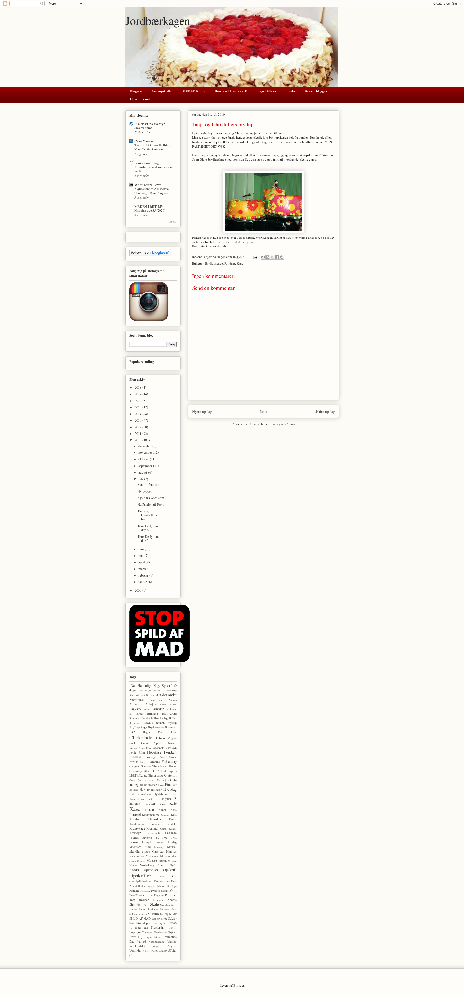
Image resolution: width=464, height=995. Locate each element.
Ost (174, 876)
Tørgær (148, 937)
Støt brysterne (159, 918)
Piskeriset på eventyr (149, 123)
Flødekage (154, 752)
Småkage (152, 909)
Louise (133, 842)
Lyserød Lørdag (166, 842)
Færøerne (154, 762)
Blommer (134, 718)
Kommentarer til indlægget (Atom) (272, 424)
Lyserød (146, 842)
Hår (175, 794)
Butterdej (171, 727)
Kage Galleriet (267, 91)
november (145, 452)
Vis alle (172, 221)
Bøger (146, 732)
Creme (145, 743)
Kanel (162, 810)
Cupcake (158, 743)
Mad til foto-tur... (149, 484)
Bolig (164, 718)
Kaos (173, 810)
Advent (157, 690)
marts (142, 568)
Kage (240, 263)
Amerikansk (136, 700)
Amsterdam (156, 700)
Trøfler (172, 932)
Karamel (135, 814)
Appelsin (135, 704)
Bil (130, 713)
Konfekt (172, 824)
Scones (172, 900)
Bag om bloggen (316, 91)
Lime (164, 838)
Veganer (157, 946)
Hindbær (171, 784)
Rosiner (144, 900)
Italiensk (134, 804)
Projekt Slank (159, 891)
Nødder (134, 870)
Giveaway (135, 771)
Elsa (148, 748)
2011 (138, 433)
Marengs (171, 851)
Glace (147, 771)
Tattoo (172, 923)
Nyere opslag (202, 411)
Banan (146, 709)
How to (145, 789)
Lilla (156, 837)
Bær (132, 731)
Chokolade (140, 737)
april (142, 562)
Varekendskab (137, 946)
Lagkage (171, 833)
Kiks (174, 815)
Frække (133, 762)
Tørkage (158, 937)
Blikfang (152, 714)
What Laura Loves (147, 184)
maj (141, 555)
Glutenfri (170, 775)
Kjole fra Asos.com (151, 498)
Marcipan (158, 851)
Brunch (160, 723)
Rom (132, 900)
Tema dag (141, 928)
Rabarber (147, 895)
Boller (173, 718)
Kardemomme (151, 815)
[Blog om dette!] (267, 257)
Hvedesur (156, 789)
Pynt (173, 890)
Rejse (168, 895)
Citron (160, 738)
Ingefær (166, 799)
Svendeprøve (145, 923)
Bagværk (135, 708)
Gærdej (161, 780)
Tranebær (147, 932)
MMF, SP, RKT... (193, 91)
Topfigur (135, 932)
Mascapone (152, 856)
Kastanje (165, 815)
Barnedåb (157, 708)
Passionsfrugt (162, 881)
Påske (138, 895)
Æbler (172, 950)
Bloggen (136, 91)
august (143, 472)
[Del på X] (272, 257)
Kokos (173, 819)
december (145, 446)
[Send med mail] (263, 257)
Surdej (133, 923)
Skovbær (165, 904)
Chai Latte (167, 732)
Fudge (143, 762)
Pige (174, 886)
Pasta (174, 881)
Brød (151, 727)
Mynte (133, 865)
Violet (146, 950)
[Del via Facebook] (277, 257)
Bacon (173, 704)
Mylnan (172, 860)
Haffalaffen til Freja (151, 504)
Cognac (172, 738)
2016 (138, 400)
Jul (162, 803)
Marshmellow (137, 856)
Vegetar (172, 946)
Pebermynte (163, 886)
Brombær (134, 723)
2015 (138, 407)
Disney (133, 748)
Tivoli (173, 928)
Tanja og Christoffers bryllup (147, 515)
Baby (163, 704)
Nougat (162, 865)
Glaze (160, 775)
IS (175, 798)
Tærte (132, 937)
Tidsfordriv (158, 927)
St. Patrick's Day (158, 914)
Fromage (150, 757)
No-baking (147, 865)
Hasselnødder (148, 785)
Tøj (140, 936)
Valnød (141, 941)
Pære (132, 895)
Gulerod (142, 780)
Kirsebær (134, 819)
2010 (138, 440)
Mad (148, 847)
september (145, 465)
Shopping (135, 904)
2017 (138, 394)
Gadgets (134, 766)
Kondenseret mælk (144, 824)
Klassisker (154, 819)
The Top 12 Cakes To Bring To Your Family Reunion (154, 147)
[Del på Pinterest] (281, 257)
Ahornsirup (136, 695)
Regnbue (159, 895)
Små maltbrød (143, 128)
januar (143, 581)
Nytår (173, 865)
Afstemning (170, 690)
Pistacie (134, 891)
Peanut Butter (137, 886)
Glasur (152, 775)
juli (141, 479)
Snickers (164, 909)
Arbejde (150, 704)
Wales (154, 951)
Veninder (135, 950)
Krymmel (152, 828)
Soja (174, 909)
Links (291, 91)
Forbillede (135, 757)
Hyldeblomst (162, 794)
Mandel (172, 847)
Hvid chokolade (140, 794)
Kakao (149, 809)
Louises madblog (146, 162)
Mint (174, 856)
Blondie (145, 718)
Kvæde (173, 828)
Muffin (163, 861)
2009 (138, 590)
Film (142, 752)
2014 (138, 413)
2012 (138, 427)
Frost (162, 757)
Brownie (148, 723)
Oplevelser (151, 870)
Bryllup (172, 723)
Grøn (132, 780)
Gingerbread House (164, 766)
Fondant (229, 263)
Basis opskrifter (162, 91)
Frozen (173, 757)
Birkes (139, 713)
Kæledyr (135, 833)
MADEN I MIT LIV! (149, 206)
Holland (133, 789)
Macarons (135, 847)
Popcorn (145, 890)
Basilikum (171, 709)
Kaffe (173, 803)
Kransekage (137, 828)
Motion (141, 860)
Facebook (158, 748)
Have (161, 785)
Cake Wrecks (143, 141)
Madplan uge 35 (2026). (150, 210)
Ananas (172, 700)
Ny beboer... (146, 491)
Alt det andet (166, 695)
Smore (133, 909)
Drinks (141, 748)
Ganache (146, 766)
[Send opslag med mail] (254, 256)
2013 (138, 420)
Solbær (133, 914)
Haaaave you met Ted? (144, 799)
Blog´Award (169, 714)
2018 (138, 387)
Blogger (238, 985)
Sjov (146, 904)
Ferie (132, 752)
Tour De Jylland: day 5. (149, 538)
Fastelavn (171, 748)
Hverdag (170, 789)
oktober (144, 459)
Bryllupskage (214, 263)
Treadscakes (160, 932)
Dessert (172, 743)
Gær (151, 780)
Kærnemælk (153, 833)
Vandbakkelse (156, 941)
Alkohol (149, 695)
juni (141, 549)
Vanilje (172, 941)
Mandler (135, 851)
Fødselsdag (169, 761)
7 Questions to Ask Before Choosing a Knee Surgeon (151, 190)
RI (175, 895)
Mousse (152, 860)
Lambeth (146, 838)
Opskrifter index (141, 99)
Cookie (133, 743)
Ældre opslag (325, 411)
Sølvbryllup (160, 923)
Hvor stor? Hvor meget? (231, 91)
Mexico (165, 856)
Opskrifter (140, 875)
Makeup (158, 847)
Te (130, 927)
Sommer (142, 914)
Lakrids (134, 838)
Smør (142, 909)
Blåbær (155, 718)
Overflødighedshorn (141, 881)
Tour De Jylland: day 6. (149, 528)
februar (143, 575)
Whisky (163, 950)
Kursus (163, 828)
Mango (146, 851)
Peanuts (151, 886)
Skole (154, 904)
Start (263, 411)
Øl (130, 955)
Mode (132, 860)
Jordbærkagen (157, 20)
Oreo (162, 876)
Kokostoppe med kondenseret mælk (154, 169)
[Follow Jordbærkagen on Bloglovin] (150, 254)
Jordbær (150, 803)
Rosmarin (158, 900)
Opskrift (170, 869)
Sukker (172, 918)
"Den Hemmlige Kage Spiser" (150, 685)
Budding (159, 727)
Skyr (174, 904)
